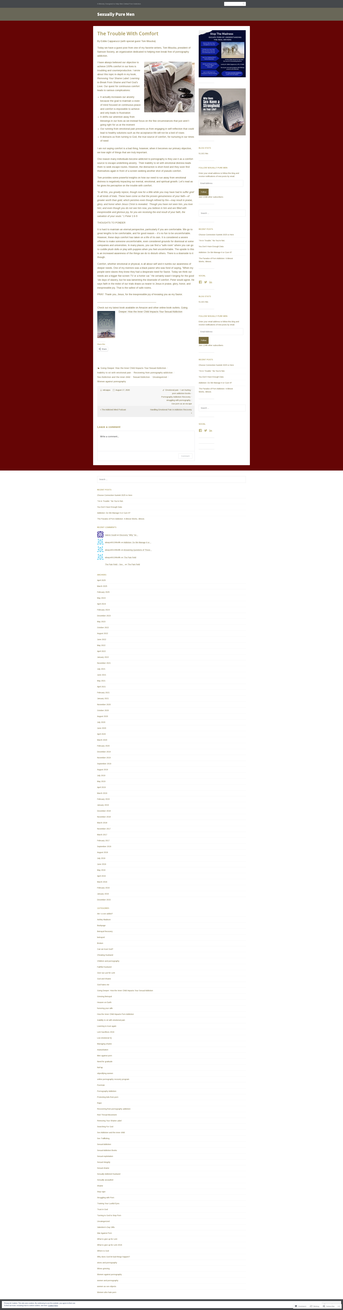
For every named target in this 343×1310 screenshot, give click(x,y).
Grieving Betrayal (104, 996)
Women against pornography (111, 381)
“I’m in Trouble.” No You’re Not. (212, 240)
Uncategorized (160, 377)
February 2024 (103, 610)
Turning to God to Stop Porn (109, 1215)
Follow (203, 192)
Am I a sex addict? (105, 914)
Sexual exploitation (105, 1156)
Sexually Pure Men (116, 14)
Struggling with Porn (105, 1197)
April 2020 (101, 734)
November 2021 (104, 663)
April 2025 (101, 580)
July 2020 (101, 722)
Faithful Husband (104, 967)
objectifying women (105, 1073)
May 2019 (101, 781)
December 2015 (104, 900)
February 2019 (103, 799)
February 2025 (103, 592)
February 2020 (103, 746)
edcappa (106, 390)
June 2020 (101, 728)
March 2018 (102, 823)
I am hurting (185, 390)
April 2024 (101, 604)
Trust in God (102, 1209)
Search (244, 4)
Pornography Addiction (106, 1091)
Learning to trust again (106, 1026)
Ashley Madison (104, 920)
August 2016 (102, 852)
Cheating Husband (105, 955)
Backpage (101, 925)
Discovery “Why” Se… (129, 535)
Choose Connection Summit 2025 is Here (216, 235)
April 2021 (101, 687)
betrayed (101, 937)
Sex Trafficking (103, 1138)
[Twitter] (205, 282)
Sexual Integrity (103, 1162)
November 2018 (104, 817)
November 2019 (104, 758)
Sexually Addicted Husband (108, 1174)
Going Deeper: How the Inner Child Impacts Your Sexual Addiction (133, 368)
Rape (99, 1103)
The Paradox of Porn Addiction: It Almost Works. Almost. (121, 519)
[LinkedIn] (210, 282)
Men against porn (104, 1056)
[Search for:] (222, 213)
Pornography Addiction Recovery (176, 397)
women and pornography (107, 1280)
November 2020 (104, 704)
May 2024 (101, 598)
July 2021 (101, 669)
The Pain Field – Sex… (114, 564)
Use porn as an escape (182, 403)
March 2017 (102, 835)
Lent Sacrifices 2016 (105, 1032)
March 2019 (102, 793)
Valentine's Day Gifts (106, 1227)
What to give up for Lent (107, 1239)
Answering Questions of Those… (138, 550)
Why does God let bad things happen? (113, 1257)
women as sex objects (106, 1286)
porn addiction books (181, 393)
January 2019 (103, 805)
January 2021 (103, 698)
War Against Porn (104, 1233)
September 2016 (104, 846)
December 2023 (104, 616)
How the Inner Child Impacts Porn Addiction (115, 1014)
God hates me (103, 985)
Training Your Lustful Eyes (108, 1203)
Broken (100, 943)
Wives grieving (103, 1268)
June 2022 (101, 639)
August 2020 (102, 716)
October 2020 (103, 710)
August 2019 (102, 770)
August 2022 (102, 633)
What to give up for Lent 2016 (109, 1245)
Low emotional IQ (104, 1038)
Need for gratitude (104, 1061)
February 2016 (103, 888)
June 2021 (101, 675)
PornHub (101, 1085)
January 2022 (103, 657)
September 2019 (104, 764)
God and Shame (104, 979)
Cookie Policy (53, 1306)
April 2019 (101, 787)
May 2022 (101, 645)
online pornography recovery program (113, 1079)
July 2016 (101, 858)
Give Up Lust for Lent (106, 973)
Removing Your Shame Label (109, 1121)
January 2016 (103, 894)
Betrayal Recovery (105, 931)
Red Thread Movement (107, 1115)
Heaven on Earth (104, 1002)
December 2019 (104, 752)
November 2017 (104, 829)
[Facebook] (200, 282)
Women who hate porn (106, 1292)
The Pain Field (130, 557)
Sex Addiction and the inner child (113, 377)
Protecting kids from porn (107, 1097)
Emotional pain (171, 390)
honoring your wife (105, 1008)
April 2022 (101, 651)
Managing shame (104, 1044)
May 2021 (101, 681)
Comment (185, 456)
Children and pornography (108, 961)
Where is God (103, 1251)
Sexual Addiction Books (107, 1150)
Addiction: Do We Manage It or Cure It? (215, 252)
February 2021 (103, 692)
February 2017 (103, 840)
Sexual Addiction (141, 377)
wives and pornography (107, 1263)
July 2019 (101, 775)
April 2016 (101, 876)
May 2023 (101, 622)
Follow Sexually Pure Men (213, 167)
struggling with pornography (178, 400)
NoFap (100, 1067)
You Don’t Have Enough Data (211, 246)
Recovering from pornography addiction (153, 372)
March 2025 (102, 586)
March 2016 (102, 882)
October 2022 (103, 627)
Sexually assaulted (105, 1180)
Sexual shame (103, 1168)
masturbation (102, 1050)
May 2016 (101, 870)
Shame (100, 1186)
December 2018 (104, 811)
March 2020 (102, 740)
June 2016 (101, 864)
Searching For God (105, 1127)
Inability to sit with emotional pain (114, 372)
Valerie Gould (110, 535)
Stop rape (101, 1192)
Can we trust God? (105, 949)
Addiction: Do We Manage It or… (137, 542)
